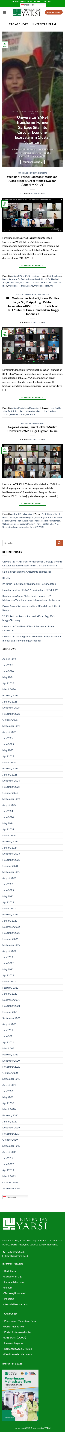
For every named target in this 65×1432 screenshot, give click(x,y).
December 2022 (11, 926)
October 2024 (10, 792)
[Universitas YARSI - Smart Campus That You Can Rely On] (27, 12)
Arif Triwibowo (54, 276)
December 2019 (11, 1127)
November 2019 (11, 1133)
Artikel (21, 173)
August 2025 (9, 731)
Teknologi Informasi (15, 1293)
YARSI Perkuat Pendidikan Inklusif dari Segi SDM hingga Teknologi (28, 618)
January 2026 (9, 701)
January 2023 (9, 920)
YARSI (32, 414)
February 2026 (10, 695)
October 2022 (10, 938)
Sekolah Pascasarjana (15, 1304)
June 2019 (8, 1164)
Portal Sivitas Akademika (17, 1331)
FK (30, 423)
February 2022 (10, 987)
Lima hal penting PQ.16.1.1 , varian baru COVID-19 (30, 589)
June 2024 (8, 817)
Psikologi (9, 1298)
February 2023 (10, 914)
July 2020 (7, 1090)
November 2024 (11, 786)
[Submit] (59, 543)
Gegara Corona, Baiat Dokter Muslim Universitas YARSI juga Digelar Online (32, 429)
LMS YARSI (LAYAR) (15, 1337)
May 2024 (7, 823)
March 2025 (9, 762)
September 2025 (11, 725)
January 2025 (9, 774)
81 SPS (6, 577)
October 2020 (10, 1072)
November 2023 (11, 859)
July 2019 (7, 1157)
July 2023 (7, 883)
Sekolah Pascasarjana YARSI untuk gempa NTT (27, 571)
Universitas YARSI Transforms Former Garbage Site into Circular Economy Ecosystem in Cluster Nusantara (32, 130)
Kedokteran (10, 1270)
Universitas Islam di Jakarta (20, 285)
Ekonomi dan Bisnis (14, 1281)
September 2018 (11, 1188)
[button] (4, 12)
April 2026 (8, 683)
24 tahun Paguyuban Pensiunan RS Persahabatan (29, 583)
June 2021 (8, 1036)
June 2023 (8, 890)
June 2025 (8, 744)
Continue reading (32, 162)
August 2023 (9, 877)
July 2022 (7, 957)
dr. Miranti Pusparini (25, 517)
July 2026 (7, 664)
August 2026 (9, 658)
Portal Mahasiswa (14, 1326)
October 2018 (10, 1182)
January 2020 (9, 1121)
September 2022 (11, 944)
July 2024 (7, 810)
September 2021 (11, 1017)
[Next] (57, 99)
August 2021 (9, 1023)
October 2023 (10, 865)
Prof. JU (47, 282)
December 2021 (11, 999)
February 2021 (10, 1054)
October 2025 (10, 719)
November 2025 (11, 713)
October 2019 (10, 1139)
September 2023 (11, 871)
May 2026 (7, 677)
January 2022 (9, 993)
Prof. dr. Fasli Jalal (16, 411)
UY (51, 285)
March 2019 (9, 1176)
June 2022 (8, 963)
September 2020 (11, 1078)
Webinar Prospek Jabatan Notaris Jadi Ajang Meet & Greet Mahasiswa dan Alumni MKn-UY (32, 180)
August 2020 (9, 1084)
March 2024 (9, 835)
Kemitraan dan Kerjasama (18, 1354)
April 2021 (8, 1042)
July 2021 (7, 1030)
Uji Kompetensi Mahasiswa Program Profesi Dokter (25, 524)
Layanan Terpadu (13, 1342)
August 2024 (9, 804)
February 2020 (10, 1115)
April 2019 (8, 1169)
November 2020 (11, 1066)
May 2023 (7, 896)
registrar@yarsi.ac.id (17, 1255)
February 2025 (10, 768)
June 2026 (8, 671)
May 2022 (7, 969)
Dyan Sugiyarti (42, 517)
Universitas (41, 173)
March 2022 (9, 981)
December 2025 (11, 707)
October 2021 (10, 1011)
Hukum (8, 1287)
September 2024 (11, 798)
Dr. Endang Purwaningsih (29, 279)
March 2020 (9, 1109)
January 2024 (9, 847)
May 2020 (7, 1096)
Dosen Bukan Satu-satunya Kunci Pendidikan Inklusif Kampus (31, 608)
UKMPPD (54, 524)
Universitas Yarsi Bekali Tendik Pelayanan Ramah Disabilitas (28, 628)
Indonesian (29, 5)
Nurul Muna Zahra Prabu (31, 282)
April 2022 (8, 975)
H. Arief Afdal (13, 282)
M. (44, 193)
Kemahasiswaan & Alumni (18, 1348)
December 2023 (11, 853)
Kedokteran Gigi (13, 1276)
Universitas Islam (33, 411)
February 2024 (10, 841)
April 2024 (8, 829)
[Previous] (7, 99)
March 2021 (9, 1048)
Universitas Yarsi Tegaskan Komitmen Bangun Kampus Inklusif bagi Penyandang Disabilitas (31, 638)
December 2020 (11, 1060)
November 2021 (11, 1005)
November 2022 (11, 932)
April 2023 (8, 902)
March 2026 (9, 689)
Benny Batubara (9, 279)
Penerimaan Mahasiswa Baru (20, 1320)
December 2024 (11, 780)
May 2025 (7, 750)
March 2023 (9, 908)
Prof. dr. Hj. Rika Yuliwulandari (47, 520)
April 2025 (8, 756)
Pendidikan (30, 294)
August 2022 (9, 950)
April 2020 (8, 1103)
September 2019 (11, 1145)
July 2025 (7, 737)
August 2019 (9, 1151)
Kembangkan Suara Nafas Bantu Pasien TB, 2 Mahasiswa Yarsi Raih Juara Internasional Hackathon (31, 597)
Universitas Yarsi (41, 285)
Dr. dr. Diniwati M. (49, 514)
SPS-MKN (30, 173)
